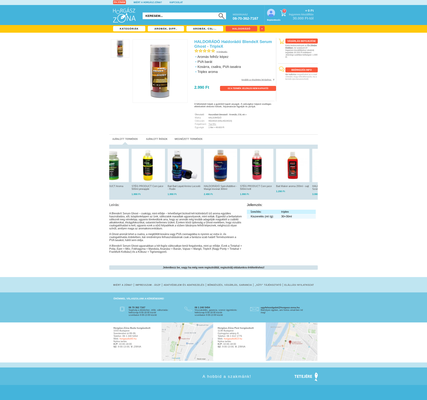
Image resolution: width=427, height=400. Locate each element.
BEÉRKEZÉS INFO (301, 70)
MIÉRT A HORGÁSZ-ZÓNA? (148, 2)
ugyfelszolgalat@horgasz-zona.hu (280, 307)
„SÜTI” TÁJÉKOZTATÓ (268, 285)
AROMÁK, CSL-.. (205, 28)
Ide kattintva (290, 74)
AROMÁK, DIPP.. (165, 28)
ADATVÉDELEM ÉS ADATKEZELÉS (184, 285)
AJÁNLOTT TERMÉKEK (125, 139)
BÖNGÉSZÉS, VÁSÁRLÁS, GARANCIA (229, 285)
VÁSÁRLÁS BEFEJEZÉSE (301, 41)
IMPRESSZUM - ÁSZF (148, 285)
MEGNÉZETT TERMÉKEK (188, 139)
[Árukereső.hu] (297, 98)
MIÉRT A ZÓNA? (122, 285)
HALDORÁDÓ (241, 28)
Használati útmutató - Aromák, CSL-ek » (227, 114)
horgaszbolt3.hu (128, 338)
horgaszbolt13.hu (233, 338)
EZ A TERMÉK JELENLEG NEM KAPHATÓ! (248, 88)
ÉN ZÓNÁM (119, 2)
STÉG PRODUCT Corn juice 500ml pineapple (147, 187)
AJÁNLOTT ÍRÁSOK (156, 139)
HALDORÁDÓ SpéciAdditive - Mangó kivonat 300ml (220, 187)
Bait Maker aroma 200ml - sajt (292, 186)
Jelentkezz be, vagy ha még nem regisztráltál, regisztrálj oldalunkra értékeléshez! (213, 267)
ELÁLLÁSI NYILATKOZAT (299, 285)
